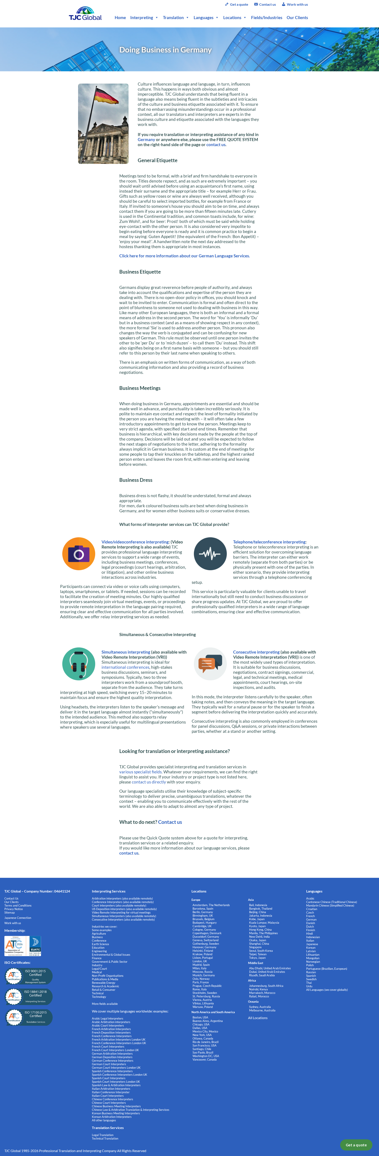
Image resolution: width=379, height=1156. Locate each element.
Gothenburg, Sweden (206, 943)
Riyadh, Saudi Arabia (262, 975)
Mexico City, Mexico (205, 1031)
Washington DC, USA (206, 1056)
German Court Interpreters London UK (116, 1067)
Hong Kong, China (260, 929)
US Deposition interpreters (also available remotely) (124, 909)
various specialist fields (140, 771)
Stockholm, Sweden (205, 993)
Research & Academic (105, 986)
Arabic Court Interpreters (108, 1025)
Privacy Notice (13, 909)
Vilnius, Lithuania (203, 1003)
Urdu (309, 986)
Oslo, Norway (201, 978)
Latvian (311, 951)
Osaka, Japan (257, 940)
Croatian (311, 909)
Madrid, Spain (201, 964)
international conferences (125, 667)
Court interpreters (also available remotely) (119, 905)
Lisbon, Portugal (203, 957)
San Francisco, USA (204, 1045)
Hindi (309, 933)
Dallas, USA (200, 1028)
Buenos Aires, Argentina (208, 1021)
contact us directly (149, 781)
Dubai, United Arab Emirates (267, 971)
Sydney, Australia (260, 1007)
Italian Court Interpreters (108, 1095)
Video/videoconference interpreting (135, 541)
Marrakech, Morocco (262, 993)
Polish (310, 965)
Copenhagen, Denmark (207, 933)
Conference (99, 940)
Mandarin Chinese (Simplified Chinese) (330, 905)
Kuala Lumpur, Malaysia (264, 922)
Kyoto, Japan (257, 926)
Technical (98, 993)
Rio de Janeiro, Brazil (205, 1042)
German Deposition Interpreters (112, 1057)
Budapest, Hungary (205, 922)
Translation (173, 17)
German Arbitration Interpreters (112, 1053)
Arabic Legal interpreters (107, 1018)
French (310, 916)
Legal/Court (99, 968)
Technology (99, 996)
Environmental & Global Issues (111, 954)
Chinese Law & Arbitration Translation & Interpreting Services (130, 1109)
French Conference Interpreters (112, 1036)
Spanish (311, 975)
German (311, 919)
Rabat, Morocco (259, 996)
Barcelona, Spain (203, 908)
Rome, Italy (200, 989)
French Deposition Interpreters (111, 1032)
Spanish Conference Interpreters (112, 1071)
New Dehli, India (259, 936)
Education (98, 947)
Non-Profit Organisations (107, 975)
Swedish (311, 979)
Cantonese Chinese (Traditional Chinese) (331, 902)
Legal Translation (102, 1135)
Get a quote (356, 1145)
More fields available (105, 1003)
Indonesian (313, 937)
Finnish (310, 930)
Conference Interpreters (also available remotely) (123, 902)
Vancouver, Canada (205, 1059)
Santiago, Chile (202, 1049)
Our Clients (297, 17)
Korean (310, 947)
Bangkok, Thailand (260, 908)
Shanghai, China (259, 943)
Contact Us (11, 898)
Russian (311, 972)
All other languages (104, 1120)
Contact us (267, 4)
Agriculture (99, 933)
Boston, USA (200, 1017)
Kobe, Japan (257, 919)
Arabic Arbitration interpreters (111, 1022)
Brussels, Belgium (204, 919)
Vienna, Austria (202, 1000)
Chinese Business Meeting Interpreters (116, 1106)
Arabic (310, 898)
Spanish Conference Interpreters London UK (119, 1074)
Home (120, 17)
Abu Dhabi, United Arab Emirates (270, 968)
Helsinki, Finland (203, 950)
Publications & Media (105, 979)
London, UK (200, 961)
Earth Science (100, 944)
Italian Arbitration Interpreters (111, 1088)
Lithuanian (312, 954)
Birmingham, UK (203, 915)
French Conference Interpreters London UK (119, 1043)
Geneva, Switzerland (205, 940)
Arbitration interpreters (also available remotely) (122, 898)
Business (97, 937)
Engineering (99, 951)
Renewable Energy (103, 982)
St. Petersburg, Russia (206, 996)
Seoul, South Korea (261, 950)
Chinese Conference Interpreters (112, 1099)
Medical (97, 972)
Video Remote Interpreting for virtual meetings (121, 912)
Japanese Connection (17, 917)
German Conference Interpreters (112, 1060)
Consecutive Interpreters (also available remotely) (123, 919)
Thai (309, 982)
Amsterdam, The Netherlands (211, 905)
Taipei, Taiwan (257, 954)
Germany (146, 139)
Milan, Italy (200, 968)
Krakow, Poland (202, 954)
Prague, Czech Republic (207, 986)
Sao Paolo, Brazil (203, 1052)
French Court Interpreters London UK (115, 1050)
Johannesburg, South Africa (266, 986)
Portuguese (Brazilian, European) (326, 968)
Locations (232, 17)
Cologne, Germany (204, 929)
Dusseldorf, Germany (206, 936)
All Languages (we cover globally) (327, 989)
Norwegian (313, 961)
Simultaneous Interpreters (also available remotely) (124, 916)
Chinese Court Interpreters (109, 1102)
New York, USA (202, 1035)
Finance (97, 958)
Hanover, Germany (204, 947)
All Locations (258, 1018)
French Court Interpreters (108, 1046)
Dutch (310, 926)
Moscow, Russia (203, 971)
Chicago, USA (201, 1024)
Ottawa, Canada (203, 1038)
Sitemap (9, 912)
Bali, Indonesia (258, 905)
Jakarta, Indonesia (260, 915)
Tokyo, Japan (257, 957)
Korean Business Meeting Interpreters (116, 1113)
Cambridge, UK (202, 926)
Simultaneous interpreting (126, 651)
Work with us (297, 4)
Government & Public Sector (109, 961)
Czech (310, 912)
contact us (215, 144)
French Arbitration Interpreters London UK (118, 1039)
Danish (310, 923)
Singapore (255, 947)
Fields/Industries (266, 17)
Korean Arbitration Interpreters (112, 1116)
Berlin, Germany (203, 912)
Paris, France (201, 982)
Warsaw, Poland (203, 1007)
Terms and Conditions (18, 905)
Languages (203, 17)
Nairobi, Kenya (258, 989)
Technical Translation (105, 1138)
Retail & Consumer (103, 989)
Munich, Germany (204, 975)
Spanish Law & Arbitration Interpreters (116, 1085)
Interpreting (141, 17)
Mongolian (312, 958)
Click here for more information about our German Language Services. (184, 255)
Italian (310, 940)
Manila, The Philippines (263, 933)
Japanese (312, 944)
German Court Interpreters (109, 1064)
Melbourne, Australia (262, 1010)
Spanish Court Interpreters (108, 1078)
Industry (97, 965)
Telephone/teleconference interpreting (269, 541)
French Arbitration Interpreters (111, 1029)
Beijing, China (257, 912)
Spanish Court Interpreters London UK (116, 1081)
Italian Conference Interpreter (111, 1092)
